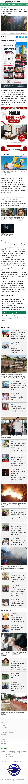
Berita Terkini (7, 7)
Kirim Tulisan (4, 744)
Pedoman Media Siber (7, 732)
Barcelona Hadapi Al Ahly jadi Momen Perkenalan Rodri (13, 436)
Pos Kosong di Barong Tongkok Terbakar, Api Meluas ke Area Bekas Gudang (12, 568)
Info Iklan (3, 734)
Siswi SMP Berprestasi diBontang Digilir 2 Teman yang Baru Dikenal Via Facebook (14, 654)
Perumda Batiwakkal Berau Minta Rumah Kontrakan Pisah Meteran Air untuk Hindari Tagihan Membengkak (13, 376)
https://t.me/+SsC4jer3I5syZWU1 (13, 307)
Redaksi (3, 725)
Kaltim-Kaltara (15, 4)
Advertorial (4, 4)
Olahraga (22, 4)
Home (2, 7)
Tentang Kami (4, 730)
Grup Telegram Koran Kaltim (15, 313)
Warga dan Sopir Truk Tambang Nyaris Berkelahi (13, 713)
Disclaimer (4, 741)
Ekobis (9, 4)
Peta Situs (3, 737)
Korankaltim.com (19, 779)
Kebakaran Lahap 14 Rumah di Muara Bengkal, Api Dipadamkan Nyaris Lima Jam (13, 505)
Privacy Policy (4, 739)
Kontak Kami (4, 728)
